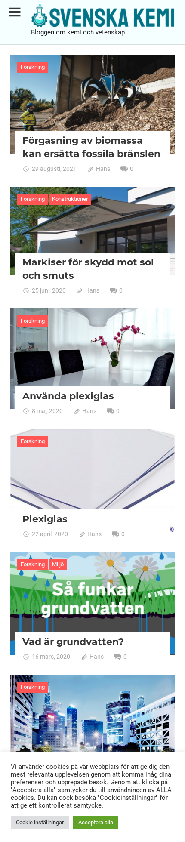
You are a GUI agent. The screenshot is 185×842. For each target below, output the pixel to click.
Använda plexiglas (68, 396)
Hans (103, 168)
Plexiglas (45, 519)
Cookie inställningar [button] (40, 822)
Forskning (33, 67)
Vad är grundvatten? (73, 642)
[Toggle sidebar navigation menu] (14, 12)
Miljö (58, 564)
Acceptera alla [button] (95, 822)
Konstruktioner (70, 199)
